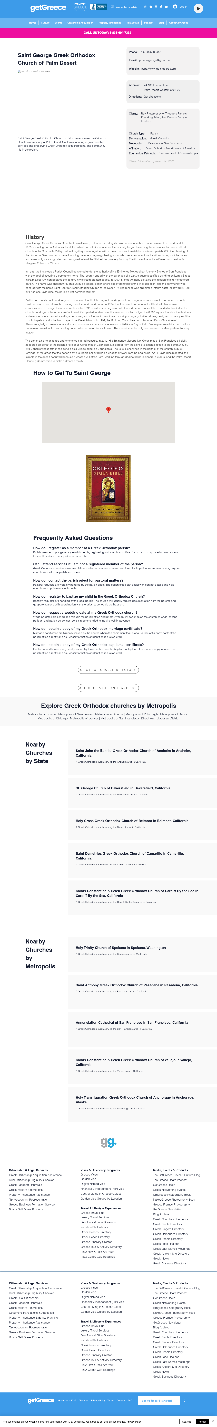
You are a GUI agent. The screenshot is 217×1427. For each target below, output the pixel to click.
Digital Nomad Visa (93, 1183)
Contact (121, 1400)
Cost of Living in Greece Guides (101, 1193)
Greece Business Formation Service (32, 1204)
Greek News (161, 1258)
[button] (32, 22)
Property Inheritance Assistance (29, 1194)
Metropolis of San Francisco (120, 718)
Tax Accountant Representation (28, 1199)
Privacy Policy (98, 1400)
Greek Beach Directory (95, 1237)
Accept (202, 1421)
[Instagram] (145, 6)
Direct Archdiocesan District (160, 718)
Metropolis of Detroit (174, 714)
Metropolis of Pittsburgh (141, 714)
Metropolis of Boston (42, 714)
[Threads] (156, 6)
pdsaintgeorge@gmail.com (155, 60)
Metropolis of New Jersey (75, 714)
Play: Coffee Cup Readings (98, 1256)
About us (83, 1400)
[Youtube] (166, 6)
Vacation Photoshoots (94, 1227)
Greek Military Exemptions (26, 1189)
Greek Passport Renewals (25, 1185)
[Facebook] (151, 6)
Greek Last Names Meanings (171, 1248)
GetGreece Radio (164, 1185)
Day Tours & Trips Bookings (98, 1222)
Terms (110, 1400)
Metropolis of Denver (84, 718)
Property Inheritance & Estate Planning (33, 1317)
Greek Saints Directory (167, 1224)
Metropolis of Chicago (53, 718)
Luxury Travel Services (95, 1217)
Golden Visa (88, 1179)
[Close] (213, 1421)
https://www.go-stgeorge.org (158, 68)
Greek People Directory (168, 1239)
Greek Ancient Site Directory (171, 1253)
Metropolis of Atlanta (109, 714)
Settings (186, 1421)
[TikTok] (161, 6)
